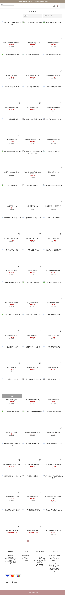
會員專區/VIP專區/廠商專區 (10, 559)
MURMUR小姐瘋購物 (41, 561)
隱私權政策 (25, 560)
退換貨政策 (25, 559)
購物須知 (10, 557)
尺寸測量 (25, 557)
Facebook (40, 556)
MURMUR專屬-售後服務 (10, 562)
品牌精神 (10, 556)
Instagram (40, 557)
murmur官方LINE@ (39, 559)
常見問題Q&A (25, 556)
